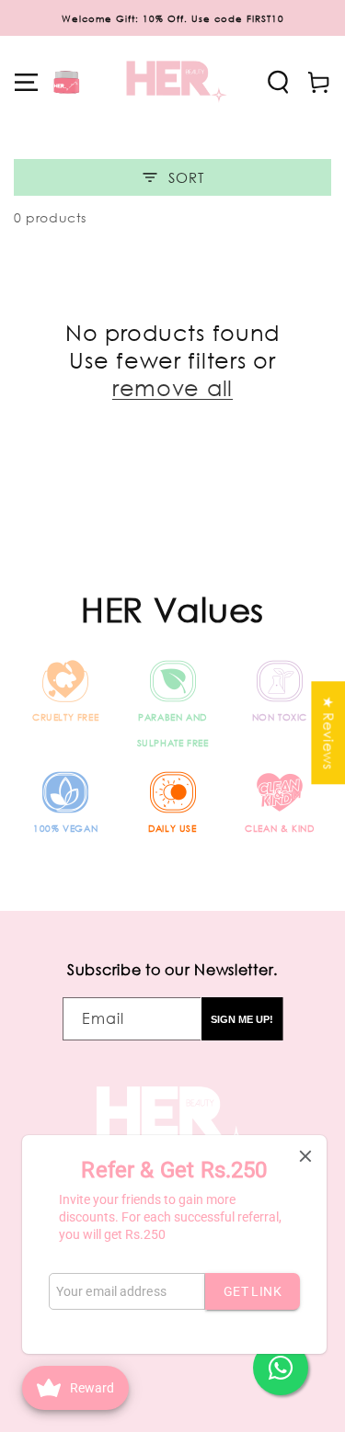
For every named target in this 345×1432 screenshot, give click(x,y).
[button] (26, 82)
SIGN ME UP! (242, 1019)
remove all (172, 387)
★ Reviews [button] (328, 732)
